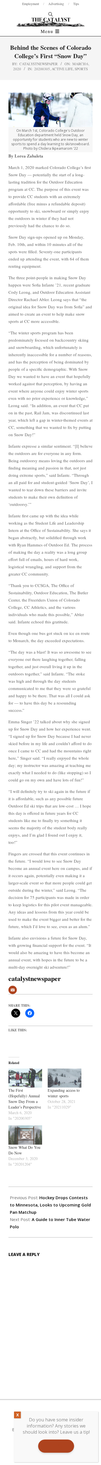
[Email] (12, 990)
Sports (81, 68)
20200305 (42, 68)
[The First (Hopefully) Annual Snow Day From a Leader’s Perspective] (25, 1078)
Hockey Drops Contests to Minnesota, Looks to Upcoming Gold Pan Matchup (50, 1205)
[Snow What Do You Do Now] (25, 1135)
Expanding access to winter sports (64, 1093)
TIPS (56, 1446)
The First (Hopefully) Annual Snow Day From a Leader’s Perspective (24, 1099)
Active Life (62, 68)
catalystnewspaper (38, 63)
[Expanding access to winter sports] (64, 1078)
